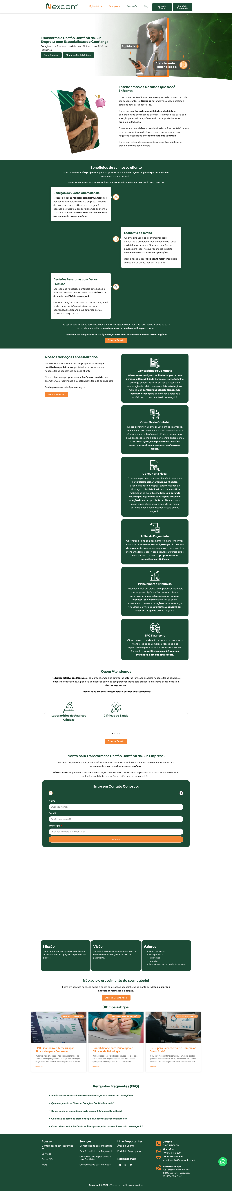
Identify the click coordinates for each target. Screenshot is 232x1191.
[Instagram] (125, 1165)
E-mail (52, 813)
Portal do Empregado (129, 1151)
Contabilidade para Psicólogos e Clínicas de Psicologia (113, 1049)
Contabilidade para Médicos (95, 1164)
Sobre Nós (47, 1159)
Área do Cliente (126, 1145)
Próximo (116, 839)
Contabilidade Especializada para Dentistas (95, 1158)
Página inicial (95, 6)
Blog (146, 6)
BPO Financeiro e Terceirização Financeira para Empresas (55, 1049)
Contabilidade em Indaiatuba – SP (58, 1147)
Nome (52, 801)
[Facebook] (119, 1165)
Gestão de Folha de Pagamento (96, 1151)
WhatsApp (55, 825)
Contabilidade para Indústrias (95, 1145)
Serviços (113, 6)
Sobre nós (132, 6)
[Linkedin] (130, 1165)
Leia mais (39, 1066)
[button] (45, 713)
